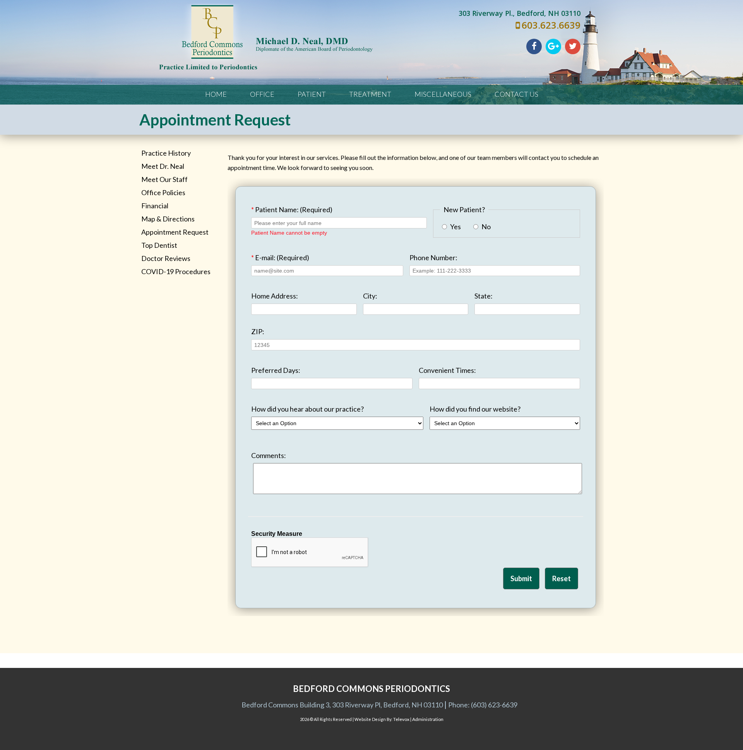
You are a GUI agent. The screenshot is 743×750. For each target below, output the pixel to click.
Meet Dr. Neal (162, 166)
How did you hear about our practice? (307, 409)
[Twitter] (572, 46)
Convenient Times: (447, 370)
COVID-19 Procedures (176, 271)
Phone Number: (433, 257)
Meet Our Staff (164, 179)
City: (370, 296)
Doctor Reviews (165, 258)
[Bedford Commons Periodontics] (266, 69)
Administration (427, 719)
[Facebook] (534, 46)
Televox (401, 719)
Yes (455, 226)
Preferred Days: (275, 370)
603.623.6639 (551, 25)
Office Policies (163, 192)
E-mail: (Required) (280, 257)
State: (483, 296)
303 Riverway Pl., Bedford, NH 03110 (519, 13)
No (485, 226)
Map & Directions (168, 219)
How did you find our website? (475, 409)
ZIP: (257, 331)
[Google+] (553, 46)
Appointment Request (175, 232)
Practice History (166, 153)
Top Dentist (159, 245)
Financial (154, 205)
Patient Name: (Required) (291, 209)
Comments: (268, 455)
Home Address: (274, 296)
